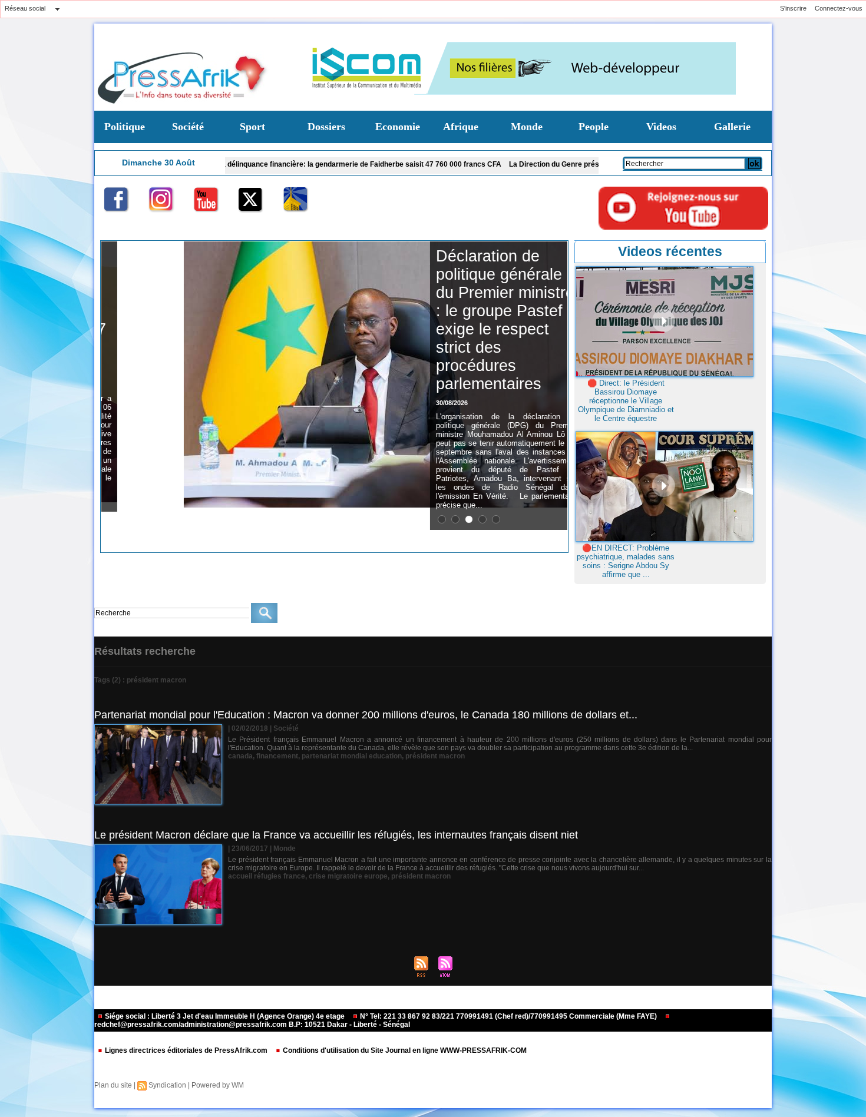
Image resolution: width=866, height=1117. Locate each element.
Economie (397, 126)
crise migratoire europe (348, 876)
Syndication (167, 1085)
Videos (661, 126)
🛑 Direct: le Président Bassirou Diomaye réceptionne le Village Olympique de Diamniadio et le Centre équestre (626, 401)
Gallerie (732, 126)
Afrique (460, 126)
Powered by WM (217, 1085)
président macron (435, 756)
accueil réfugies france (266, 876)
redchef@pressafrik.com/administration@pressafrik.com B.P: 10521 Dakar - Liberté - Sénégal (252, 1024)
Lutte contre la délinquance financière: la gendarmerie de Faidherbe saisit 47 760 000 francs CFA (285, 164)
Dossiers (326, 126)
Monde (527, 126)
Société (188, 126)
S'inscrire (793, 8)
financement (277, 756)
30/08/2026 (436, 402)
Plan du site (113, 1085)
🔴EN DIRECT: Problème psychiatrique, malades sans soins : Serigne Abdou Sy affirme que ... (626, 561)
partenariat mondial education (352, 756)
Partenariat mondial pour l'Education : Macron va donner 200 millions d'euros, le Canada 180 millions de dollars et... (365, 715)
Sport (252, 126)
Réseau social (25, 8)
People (594, 126)
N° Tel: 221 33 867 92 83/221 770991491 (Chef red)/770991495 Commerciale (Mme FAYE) (508, 1016)
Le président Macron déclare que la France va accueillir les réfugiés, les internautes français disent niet (336, 835)
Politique (124, 126)
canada (240, 756)
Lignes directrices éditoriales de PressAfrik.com (186, 1050)
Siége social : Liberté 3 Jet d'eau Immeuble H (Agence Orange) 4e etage (224, 1016)
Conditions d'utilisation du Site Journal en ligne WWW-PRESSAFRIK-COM (404, 1050)
